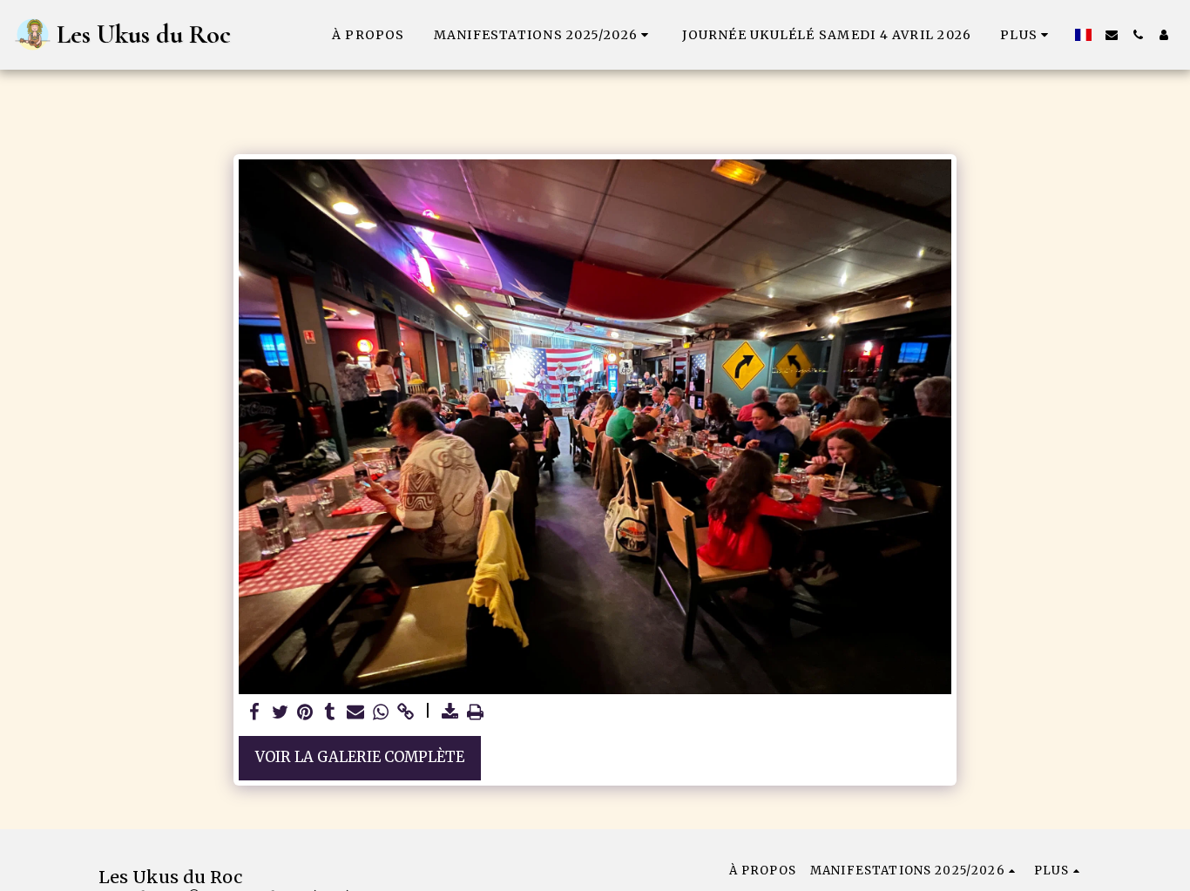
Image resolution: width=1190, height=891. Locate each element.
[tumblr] (330, 713)
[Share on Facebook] (255, 713)
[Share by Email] (356, 713)
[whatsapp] (380, 713)
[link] (405, 713)
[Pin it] (305, 713)
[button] (544, 35)
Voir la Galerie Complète (359, 757)
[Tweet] (280, 713)
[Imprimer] (475, 713)
